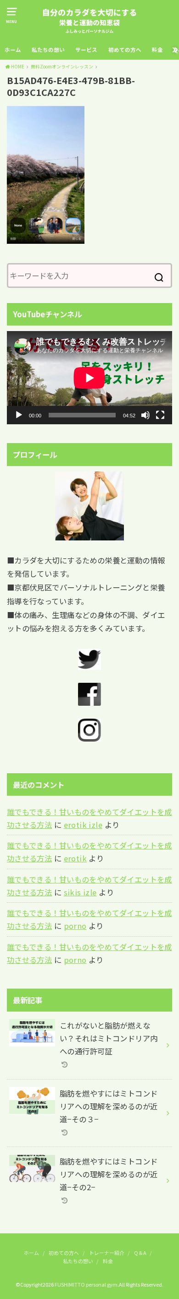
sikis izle (80, 892)
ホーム (13, 49)
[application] (89, 377)
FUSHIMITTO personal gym (86, 1284)
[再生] (18, 415)
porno (75, 925)
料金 (157, 49)
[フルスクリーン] (160, 415)
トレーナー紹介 (106, 1252)
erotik (75, 858)
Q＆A (140, 1252)
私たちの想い (48, 49)
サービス (86, 49)
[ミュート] (145, 415)
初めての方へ (124, 49)
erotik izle (83, 824)
